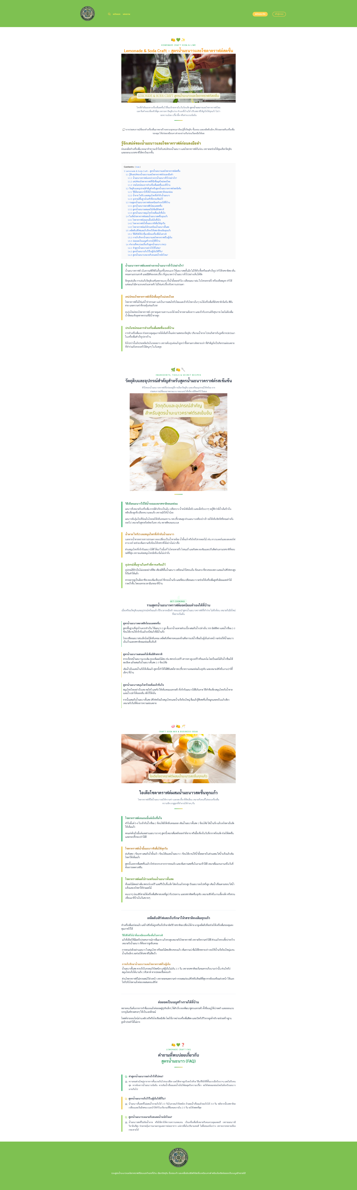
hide (137, 167)
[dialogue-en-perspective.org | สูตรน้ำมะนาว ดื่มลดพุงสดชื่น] (87, 13)
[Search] (109, 14)
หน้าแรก (116, 14)
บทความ (126, 14)
